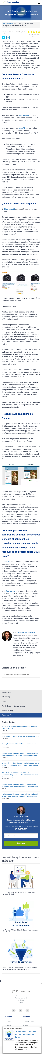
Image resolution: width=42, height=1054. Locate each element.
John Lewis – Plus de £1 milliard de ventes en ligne (20, 736)
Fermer (40, 1027)
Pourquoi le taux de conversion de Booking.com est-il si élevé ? (19, 728)
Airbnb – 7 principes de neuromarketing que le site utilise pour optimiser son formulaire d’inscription (20, 764)
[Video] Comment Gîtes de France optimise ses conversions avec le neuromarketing (19, 745)
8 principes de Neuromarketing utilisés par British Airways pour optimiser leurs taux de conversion (20, 795)
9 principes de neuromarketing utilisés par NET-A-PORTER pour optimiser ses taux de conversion (20, 754)
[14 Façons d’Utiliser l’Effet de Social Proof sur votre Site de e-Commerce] (21, 914)
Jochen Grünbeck (26, 632)
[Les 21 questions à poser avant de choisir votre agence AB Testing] (21, 877)
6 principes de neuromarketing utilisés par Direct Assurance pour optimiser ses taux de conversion (20, 785)
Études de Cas (8, 24)
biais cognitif (9, 209)
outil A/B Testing (25, 115)
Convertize (9, 2)
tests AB (22, 128)
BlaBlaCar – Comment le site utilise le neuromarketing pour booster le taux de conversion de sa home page (21, 775)
